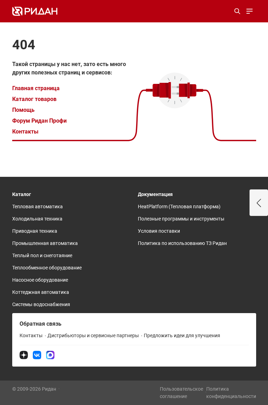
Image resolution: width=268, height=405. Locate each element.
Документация (155, 194)
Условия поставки (159, 231)
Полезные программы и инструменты (181, 219)
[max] (50, 354)
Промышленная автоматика (45, 243)
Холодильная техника (37, 219)
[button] (259, 203)
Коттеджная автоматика (40, 292)
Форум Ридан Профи (39, 120)
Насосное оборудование (40, 280)
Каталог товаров (34, 99)
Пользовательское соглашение (181, 392)
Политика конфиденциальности (231, 392)
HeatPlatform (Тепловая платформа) (179, 206)
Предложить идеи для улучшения (182, 335)
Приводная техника (34, 231)
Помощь (23, 110)
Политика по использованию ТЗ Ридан (182, 243)
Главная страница (36, 88)
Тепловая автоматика (37, 206)
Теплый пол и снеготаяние (42, 255)
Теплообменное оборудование (47, 267)
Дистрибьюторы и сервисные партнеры (93, 335)
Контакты (25, 131)
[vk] (37, 354)
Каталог (21, 194)
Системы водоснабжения (41, 304)
